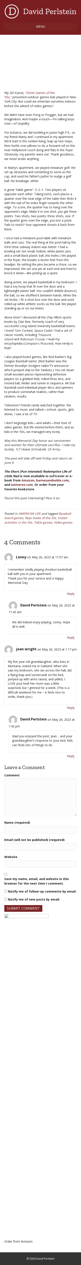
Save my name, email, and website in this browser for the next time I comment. (36, 881)
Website (10, 857)
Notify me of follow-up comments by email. (42, 891)
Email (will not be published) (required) (34, 840)
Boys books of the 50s (40, 518)
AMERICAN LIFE (30, 513)
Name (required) (17, 822)
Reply (71, 594)
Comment (12, 775)
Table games (43, 522)
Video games (63, 522)
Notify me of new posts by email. (34, 899)
